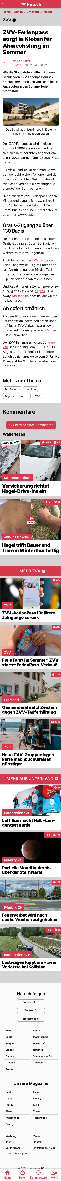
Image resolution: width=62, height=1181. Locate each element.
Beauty (10, 1124)
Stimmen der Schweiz (46, 1056)
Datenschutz (13, 1147)
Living (36, 1092)
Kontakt (37, 1141)
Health (9, 1092)
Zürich (18, 12)
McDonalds (20, 296)
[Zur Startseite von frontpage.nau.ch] (31, 4)
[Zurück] (2, 4)
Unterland (33, 12)
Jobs (8, 1141)
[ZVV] (31, 20)
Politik (36, 1030)
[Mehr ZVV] (31, 571)
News (9, 1030)
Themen (38, 1062)
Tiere (9, 1111)
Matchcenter (40, 1036)
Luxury (37, 1098)
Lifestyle (11, 1062)
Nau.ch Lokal (21, 61)
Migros (40, 291)
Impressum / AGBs (44, 1147)
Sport (9, 1036)
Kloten (47, 12)
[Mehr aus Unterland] (31, 779)
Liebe (9, 1098)
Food (36, 1104)
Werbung (11, 1136)
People (10, 1043)
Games (10, 1056)
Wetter (39, 260)
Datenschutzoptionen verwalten (18, 1153)
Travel (36, 1111)
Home (7, 12)
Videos (10, 1049)
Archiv (9, 1068)
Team (36, 1136)
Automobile (12, 1117)
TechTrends (40, 1117)
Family (9, 1104)
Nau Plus (38, 1049)
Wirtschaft (39, 1043)
